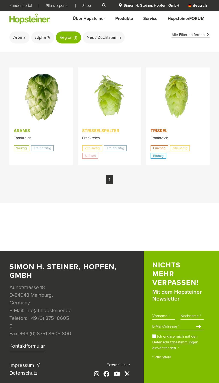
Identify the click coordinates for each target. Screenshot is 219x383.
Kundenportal (20, 5)
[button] (149, 5)
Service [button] (150, 18)
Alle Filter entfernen (188, 34)
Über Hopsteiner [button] (89, 18)
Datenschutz (23, 373)
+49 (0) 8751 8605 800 (45, 334)
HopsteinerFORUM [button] (186, 18)
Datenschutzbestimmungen (175, 342)
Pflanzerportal (57, 5)
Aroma (19, 37)
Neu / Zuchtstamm (104, 37)
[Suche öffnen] (104, 5)
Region (68, 37)
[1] (198, 327)
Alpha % (42, 37)
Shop (86, 5)
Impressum (21, 365)
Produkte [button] (124, 18)
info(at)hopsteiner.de (48, 310)
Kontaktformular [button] (27, 346)
